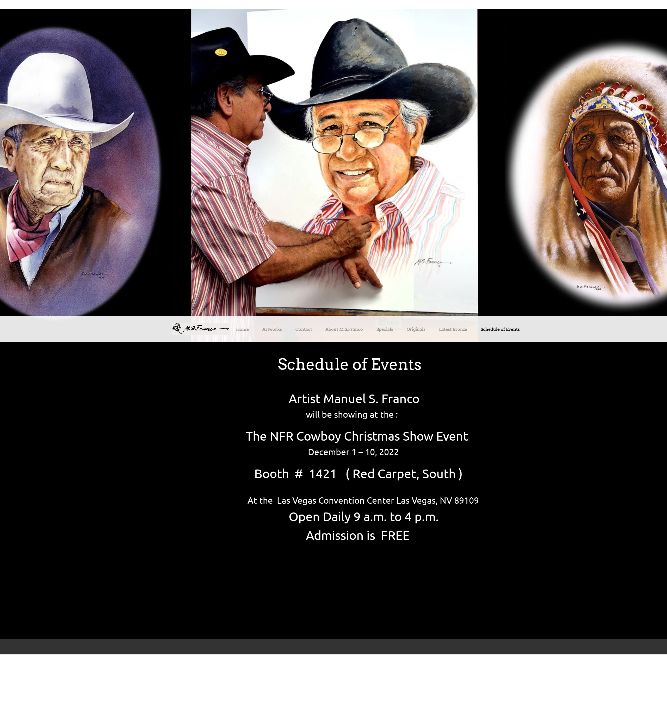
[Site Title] (200, 329)
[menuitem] (242, 330)
